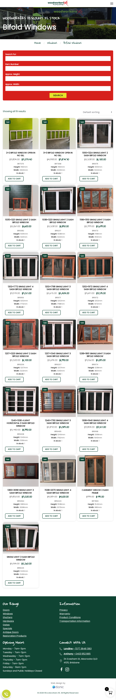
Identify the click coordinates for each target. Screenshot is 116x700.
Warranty (64, 613)
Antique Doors (11, 632)
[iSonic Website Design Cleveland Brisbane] (58, 686)
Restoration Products (14, 635)
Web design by (58, 683)
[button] (111, 3)
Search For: (10, 54)
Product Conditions (70, 617)
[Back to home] (58, 3)
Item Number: (12, 64)
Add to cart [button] (14, 178)
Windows (8, 613)
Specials (7, 628)
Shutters (7, 617)
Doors (6, 610)
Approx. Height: (12, 74)
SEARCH (58, 95)
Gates (6, 624)
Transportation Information (74, 621)
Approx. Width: (12, 84)
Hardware (8, 621)
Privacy (63, 610)
